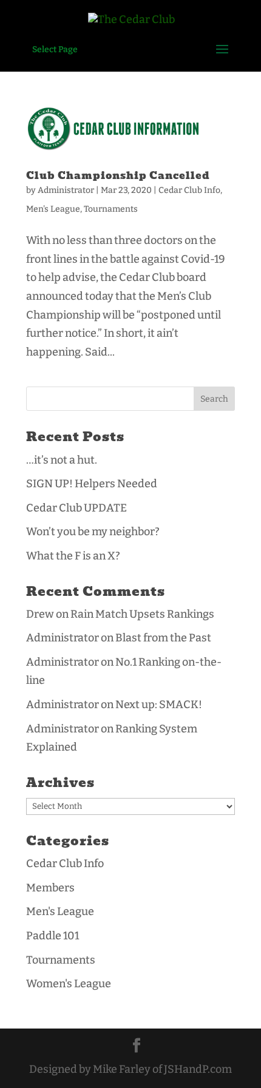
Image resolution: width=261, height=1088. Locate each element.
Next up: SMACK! (158, 704)
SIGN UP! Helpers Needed (91, 483)
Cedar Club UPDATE (76, 508)
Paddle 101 (52, 935)
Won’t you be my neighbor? (93, 531)
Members (50, 887)
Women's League (68, 983)
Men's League (53, 209)
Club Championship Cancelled (118, 175)
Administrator (66, 190)
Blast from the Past (163, 637)
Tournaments (111, 209)
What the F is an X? (73, 556)
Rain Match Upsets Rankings (142, 614)
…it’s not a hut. (61, 460)
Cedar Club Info (189, 190)
